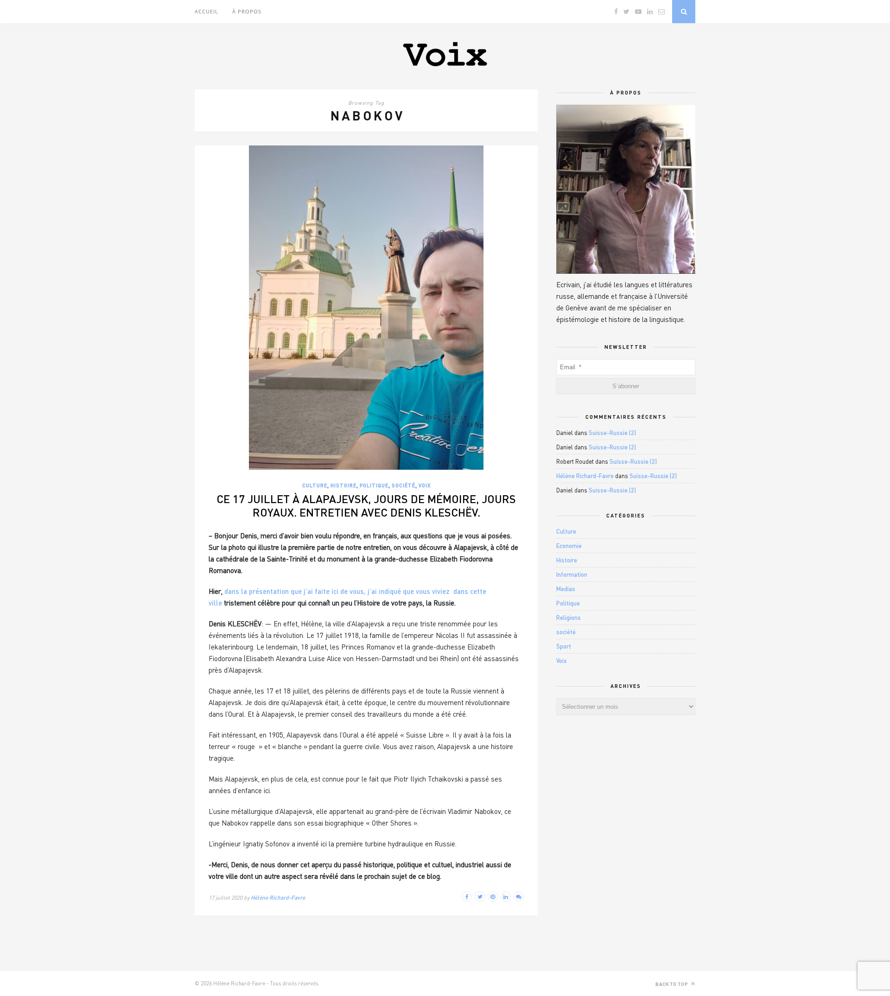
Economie (569, 545)
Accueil (206, 11)
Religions (568, 617)
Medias (565, 589)
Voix (425, 485)
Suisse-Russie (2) (612, 432)
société (403, 485)
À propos (246, 11)
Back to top (672, 984)
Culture (314, 485)
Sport (563, 646)
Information (571, 574)
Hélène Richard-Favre (278, 897)
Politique (374, 485)
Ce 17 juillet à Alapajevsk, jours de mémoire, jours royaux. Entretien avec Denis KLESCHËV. (366, 505)
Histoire (343, 485)
